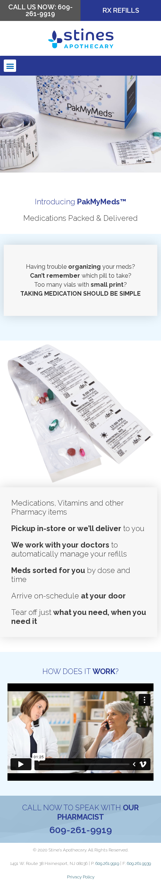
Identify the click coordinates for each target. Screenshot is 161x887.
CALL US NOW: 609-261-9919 (40, 10)
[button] (10, 66)
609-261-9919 (80, 829)
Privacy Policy (80, 877)
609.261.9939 (139, 863)
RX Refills (121, 10)
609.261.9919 (107, 863)
